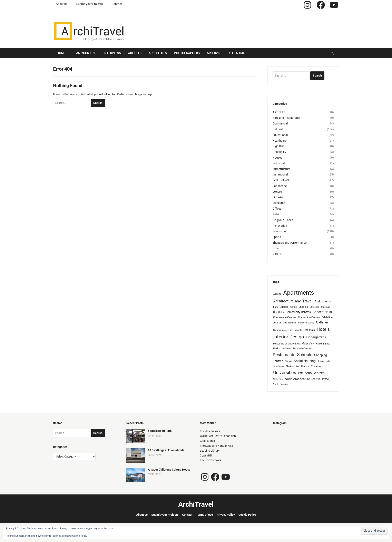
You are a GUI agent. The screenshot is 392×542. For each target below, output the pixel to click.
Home (61, 53)
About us (61, 4)
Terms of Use (204, 514)
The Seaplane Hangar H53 (216, 445)
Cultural (278, 129)
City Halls (278, 312)
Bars (275, 307)
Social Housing (305, 361)
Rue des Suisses (210, 431)
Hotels (323, 329)
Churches (314, 307)
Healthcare (279, 140)
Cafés (293, 306)
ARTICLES (279, 112)
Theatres (316, 366)
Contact (117, 4)
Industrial (279, 163)
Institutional (280, 174)
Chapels (303, 306)
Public (276, 214)
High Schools (295, 330)
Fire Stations (289, 322)
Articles (134, 53)
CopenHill (206, 455)
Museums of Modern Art (286, 343)
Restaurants (284, 354)
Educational (280, 135)
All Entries (237, 53)
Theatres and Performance (289, 242)
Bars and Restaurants (286, 117)
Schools (304, 354)
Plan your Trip (84, 53)
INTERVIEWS (281, 180)
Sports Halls (323, 361)
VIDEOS (277, 254)
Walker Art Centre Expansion (218, 436)
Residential (279, 231)
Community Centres (298, 312)
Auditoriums (322, 301)
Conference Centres (284, 317)
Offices (277, 208)
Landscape (280, 186)
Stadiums (278, 366)
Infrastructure (281, 169)
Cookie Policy (247, 514)
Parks (276, 348)
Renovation (280, 225)
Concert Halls (322, 312)
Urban (276, 248)
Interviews (112, 53)
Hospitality (279, 151)
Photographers (187, 53)
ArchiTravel (196, 504)
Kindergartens (316, 337)
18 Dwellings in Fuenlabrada (166, 450)
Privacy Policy (226, 514)
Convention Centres (309, 317)
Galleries (322, 322)
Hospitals (309, 329)
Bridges (284, 306)
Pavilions (286, 348)
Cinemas (325, 307)
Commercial (280, 123)
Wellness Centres (311, 373)
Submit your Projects (89, 4)
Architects (158, 53)
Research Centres (302, 348)
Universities (284, 372)
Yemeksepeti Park (160, 430)
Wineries (278, 379)
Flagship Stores (306, 322)
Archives (214, 53)
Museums (279, 202)
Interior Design (288, 337)
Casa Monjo (207, 440)
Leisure (277, 191)
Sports (277, 237)
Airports (277, 294)
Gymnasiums (280, 330)
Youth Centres (280, 384)
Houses (277, 157)
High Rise (278, 146)
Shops (288, 361)
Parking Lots (323, 343)
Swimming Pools (297, 366)
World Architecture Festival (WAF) (307, 379)
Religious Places (283, 220)
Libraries (278, 197)
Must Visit (308, 343)
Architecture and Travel (293, 301)
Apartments (298, 292)
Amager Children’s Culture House (169, 469)
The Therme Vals (210, 460)
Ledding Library (210, 450)
